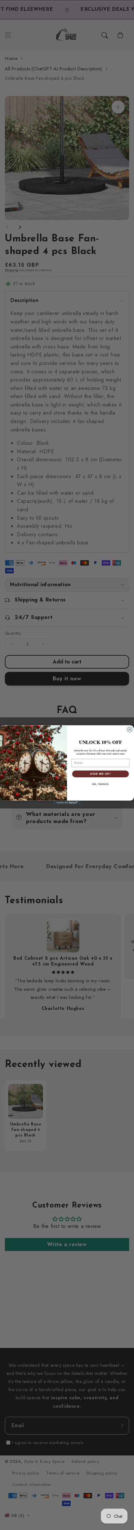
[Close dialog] (129, 729)
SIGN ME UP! (100, 773)
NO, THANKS (100, 784)
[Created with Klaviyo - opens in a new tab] (67, 803)
